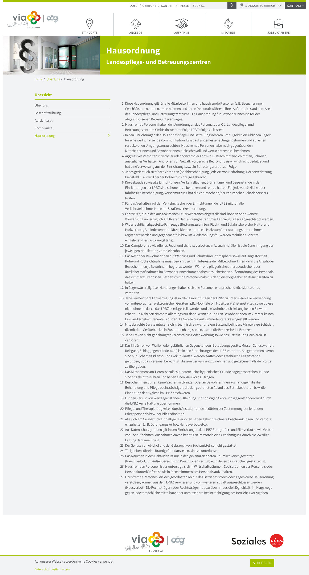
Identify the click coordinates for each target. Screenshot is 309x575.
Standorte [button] (90, 33)
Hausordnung (53, 136)
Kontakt (167, 6)
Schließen (262, 562)
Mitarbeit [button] (228, 33)
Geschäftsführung (48, 112)
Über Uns (149, 6)
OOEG (133, 6)
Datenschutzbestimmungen (52, 569)
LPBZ (38, 79)
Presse (184, 6)
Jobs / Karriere (278, 33)
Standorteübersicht (261, 6)
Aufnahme (181, 33)
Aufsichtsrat (44, 120)
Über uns (41, 105)
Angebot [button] (135, 33)
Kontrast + (295, 6)
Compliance (43, 128)
